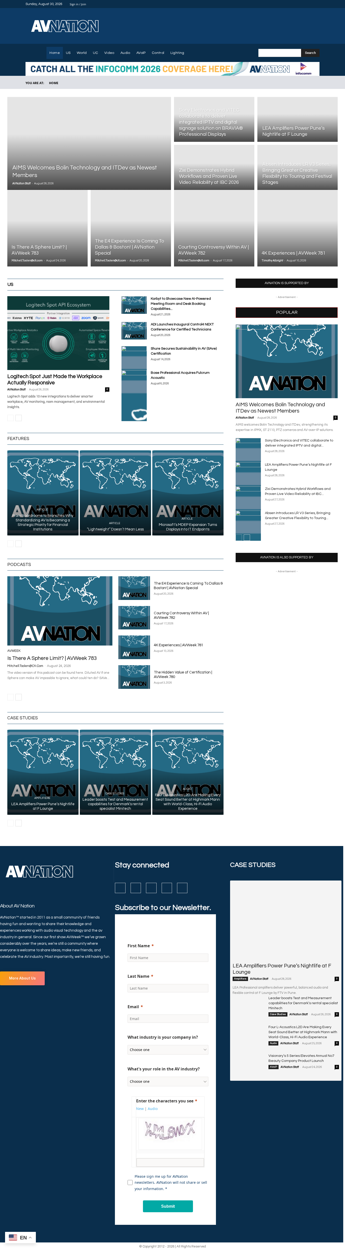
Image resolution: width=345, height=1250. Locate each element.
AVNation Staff (21, 183)
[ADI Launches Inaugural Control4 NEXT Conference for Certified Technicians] (134, 331)
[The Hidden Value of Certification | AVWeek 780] (134, 677)
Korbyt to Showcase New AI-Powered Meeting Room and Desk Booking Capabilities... (181, 304)
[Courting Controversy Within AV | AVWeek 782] (214, 228)
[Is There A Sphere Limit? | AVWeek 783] (47, 228)
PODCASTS (19, 564)
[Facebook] (292, 4)
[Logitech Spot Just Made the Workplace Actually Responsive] (58, 333)
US (161, 284)
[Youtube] (316, 4)
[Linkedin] (304, 4)
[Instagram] (298, 4)
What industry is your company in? (163, 1037)
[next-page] (18, 418)
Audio (187, 789)
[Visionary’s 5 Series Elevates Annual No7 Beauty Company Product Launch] (248, 1064)
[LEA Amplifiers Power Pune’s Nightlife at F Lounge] (297, 118)
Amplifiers (42, 798)
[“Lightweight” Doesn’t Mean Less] (115, 492)
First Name (139, 946)
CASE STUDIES (22, 718)
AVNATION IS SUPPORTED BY (287, 283)
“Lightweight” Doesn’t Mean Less (115, 529)
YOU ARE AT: (35, 83)
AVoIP (273, 1067)
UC (186, 284)
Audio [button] (153, 1108)
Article (42, 509)
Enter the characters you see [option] (164, 1101)
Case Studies (114, 793)
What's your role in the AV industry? (164, 1069)
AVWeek (13, 651)
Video (198, 284)
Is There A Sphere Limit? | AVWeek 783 (52, 658)
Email (133, 1006)
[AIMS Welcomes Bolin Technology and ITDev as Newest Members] (89, 143)
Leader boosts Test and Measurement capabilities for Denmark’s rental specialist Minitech (115, 804)
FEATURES (18, 438)
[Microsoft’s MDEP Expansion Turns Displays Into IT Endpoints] (188, 492)
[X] (310, 4)
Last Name (138, 976)
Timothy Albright (272, 260)
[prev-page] (10, 418)
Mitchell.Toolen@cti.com (27, 260)
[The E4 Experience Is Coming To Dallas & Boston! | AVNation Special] (131, 228)
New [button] (140, 1108)
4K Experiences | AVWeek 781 (178, 645)
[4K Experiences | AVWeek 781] (297, 228)
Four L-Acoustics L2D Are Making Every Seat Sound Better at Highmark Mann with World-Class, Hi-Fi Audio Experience (302, 1032)
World (173, 284)
